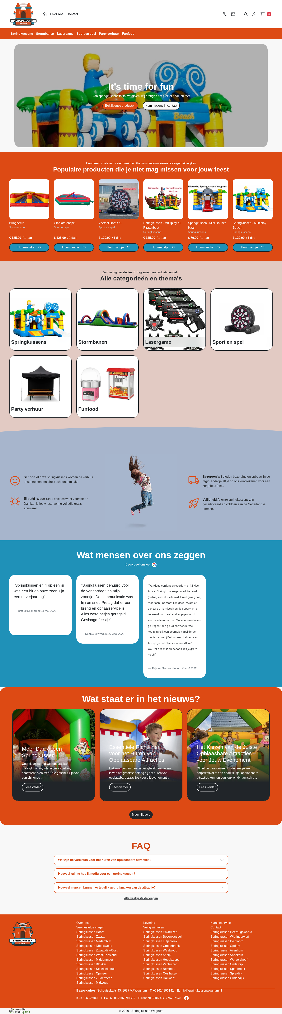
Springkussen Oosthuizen (160, 973)
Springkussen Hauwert (158, 978)
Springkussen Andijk (157, 955)
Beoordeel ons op (137, 564)
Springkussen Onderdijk (226, 964)
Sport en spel (86, 33)
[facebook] (187, 999)
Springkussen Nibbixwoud (94, 945)
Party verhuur (109, 33)
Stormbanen (45, 33)
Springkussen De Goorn (226, 941)
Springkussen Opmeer (91, 973)
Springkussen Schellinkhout (95, 968)
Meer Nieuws (141, 814)
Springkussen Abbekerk (226, 955)
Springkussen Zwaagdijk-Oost (96, 950)
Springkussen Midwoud (92, 982)
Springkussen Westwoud (160, 950)
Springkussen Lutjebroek (160, 941)
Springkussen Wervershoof (228, 959)
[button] (246, 14)
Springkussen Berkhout (159, 968)
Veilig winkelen (153, 927)
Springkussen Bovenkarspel (162, 936)
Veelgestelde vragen (90, 927)
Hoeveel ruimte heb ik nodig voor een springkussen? (96, 873)
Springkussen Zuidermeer (94, 978)
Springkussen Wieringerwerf (229, 936)
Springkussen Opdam (225, 945)
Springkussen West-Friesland (96, 955)
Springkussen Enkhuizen (160, 932)
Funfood (128, 33)
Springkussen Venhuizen (160, 964)
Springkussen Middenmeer (94, 959)
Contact (72, 14)
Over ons (56, 14)
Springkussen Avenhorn (226, 950)
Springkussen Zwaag (90, 936)
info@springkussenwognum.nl (199, 990)
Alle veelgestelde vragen (141, 898)
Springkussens (22, 33)
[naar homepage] (23, 14)
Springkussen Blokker (91, 964)
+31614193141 (162, 990)
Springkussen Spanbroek (227, 968)
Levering (149, 922)
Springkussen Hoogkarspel (161, 959)
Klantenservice (220, 922)
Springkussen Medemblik (93, 941)
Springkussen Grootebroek (161, 945)
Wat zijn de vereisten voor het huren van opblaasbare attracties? (104, 859)
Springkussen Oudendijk (227, 978)
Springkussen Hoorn (90, 932)
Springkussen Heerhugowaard (231, 932)
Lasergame (65, 33)
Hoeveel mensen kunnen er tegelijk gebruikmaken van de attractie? (107, 887)
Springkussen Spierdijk (226, 973)
